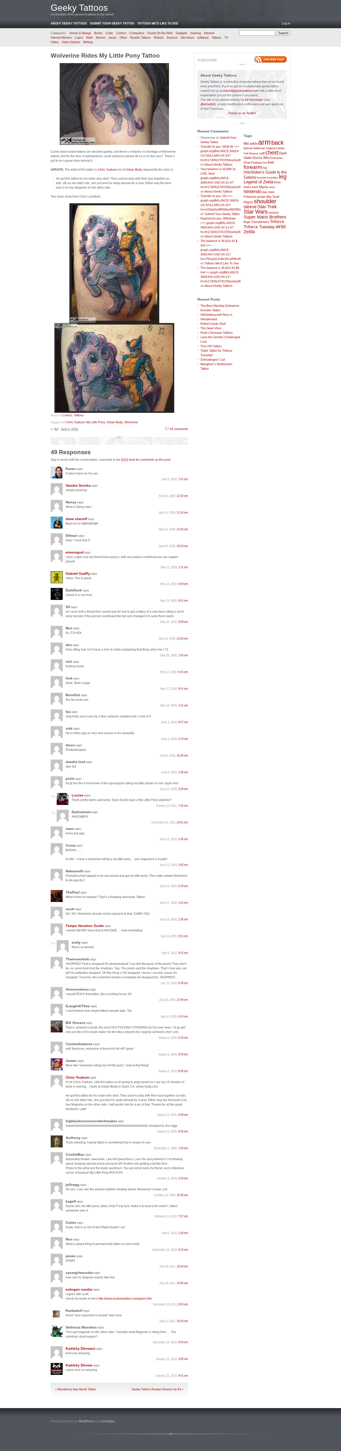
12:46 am (182, 999)
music (113, 37)
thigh (247, 222)
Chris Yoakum (107, 169)
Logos (79, 37)
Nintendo (253, 191)
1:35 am (183, 919)
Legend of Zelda (258, 182)
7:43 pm (183, 1147)
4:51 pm (183, 935)
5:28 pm (183, 885)
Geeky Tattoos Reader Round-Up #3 (156, 1389)
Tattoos (216, 37)
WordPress (86, 1421)
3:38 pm (183, 788)
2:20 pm (183, 1178)
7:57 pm (183, 1216)
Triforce (277, 221)
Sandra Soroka (78, 485)
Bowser (253, 153)
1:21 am (183, 705)
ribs (269, 197)
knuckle (261, 177)
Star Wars (256, 212)
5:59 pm (183, 583)
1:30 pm (183, 1232)
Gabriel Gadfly (78, 573)
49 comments (179, 429)
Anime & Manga (80, 33)
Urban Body (134, 169)
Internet (209, 33)
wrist (281, 226)
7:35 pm (183, 805)
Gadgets (181, 33)
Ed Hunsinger (254, 100)
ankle (253, 143)
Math (89, 37)
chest (271, 152)
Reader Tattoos (140, 37)
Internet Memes (61, 37)
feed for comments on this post (145, 459)
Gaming (195, 33)
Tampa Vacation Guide (85, 926)
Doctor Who (261, 158)
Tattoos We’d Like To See (157, 23)
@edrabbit (207, 104)
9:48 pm (183, 1114)
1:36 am (183, 772)
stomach (273, 212)
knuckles (272, 177)
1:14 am (183, 738)
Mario (263, 187)
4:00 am (183, 1358)
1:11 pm (183, 566)
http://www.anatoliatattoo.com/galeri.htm (125, 1298)
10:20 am (182, 1320)
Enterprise (276, 157)
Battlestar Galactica (265, 148)
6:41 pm (183, 671)
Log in (286, 23)
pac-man (268, 192)
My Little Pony (95, 422)
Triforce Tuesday (259, 226)
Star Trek (267, 206)
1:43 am (183, 655)
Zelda (249, 231)
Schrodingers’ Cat (212, 359)
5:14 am (183, 1037)
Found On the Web (160, 33)
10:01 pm (182, 822)
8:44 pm (183, 1341)
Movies (101, 37)
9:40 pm (183, 1054)
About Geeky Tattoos (69, 23)
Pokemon (250, 197)
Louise (77, 795)
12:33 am (182, 529)
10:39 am (182, 755)
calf (262, 153)
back (277, 142)
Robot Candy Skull (213, 324)
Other (123, 37)
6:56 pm (183, 1131)
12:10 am (182, 495)
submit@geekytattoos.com (241, 91)
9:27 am (183, 721)
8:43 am (183, 1304)
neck (272, 187)
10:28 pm (182, 1194)
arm (264, 142)
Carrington (107, 1421)
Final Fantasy (253, 162)
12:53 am (182, 638)
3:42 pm (183, 864)
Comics (121, 33)
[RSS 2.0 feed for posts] (270, 59)
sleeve (250, 206)
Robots (159, 37)
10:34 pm (182, 1266)
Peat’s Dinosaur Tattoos (216, 333)
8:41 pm (183, 688)
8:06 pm (183, 1070)
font (265, 162)
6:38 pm (183, 982)
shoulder (265, 201)
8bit (246, 143)
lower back (251, 187)
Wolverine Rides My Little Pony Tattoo (105, 55)
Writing (88, 42)
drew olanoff (76, 519)
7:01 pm (183, 478)
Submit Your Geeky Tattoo (112, 23)
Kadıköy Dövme (79, 1365)
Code (109, 33)
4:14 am (183, 1016)
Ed (56, 429)
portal (261, 197)
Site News (187, 37)
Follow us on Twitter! (242, 113)
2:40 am (183, 838)
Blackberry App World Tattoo (77, 1389)
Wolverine (131, 422)
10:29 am (182, 545)
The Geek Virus (210, 328)
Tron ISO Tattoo (210, 346)
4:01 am (183, 1375)
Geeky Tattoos (79, 7)
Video (55, 42)
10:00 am (182, 1282)
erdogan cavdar (79, 1289)
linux (277, 182)
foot (271, 162)
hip (265, 168)
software (203, 37)
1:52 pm (183, 902)
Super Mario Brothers (265, 217)
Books (98, 33)
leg (283, 177)
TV (226, 37)
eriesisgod (75, 552)
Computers (136, 33)
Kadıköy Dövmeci (80, 1348)
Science (172, 37)
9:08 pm (183, 621)
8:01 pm (183, 600)
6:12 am (183, 1249)
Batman (248, 148)
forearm (253, 167)
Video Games (71, 42)
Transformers (260, 222)
